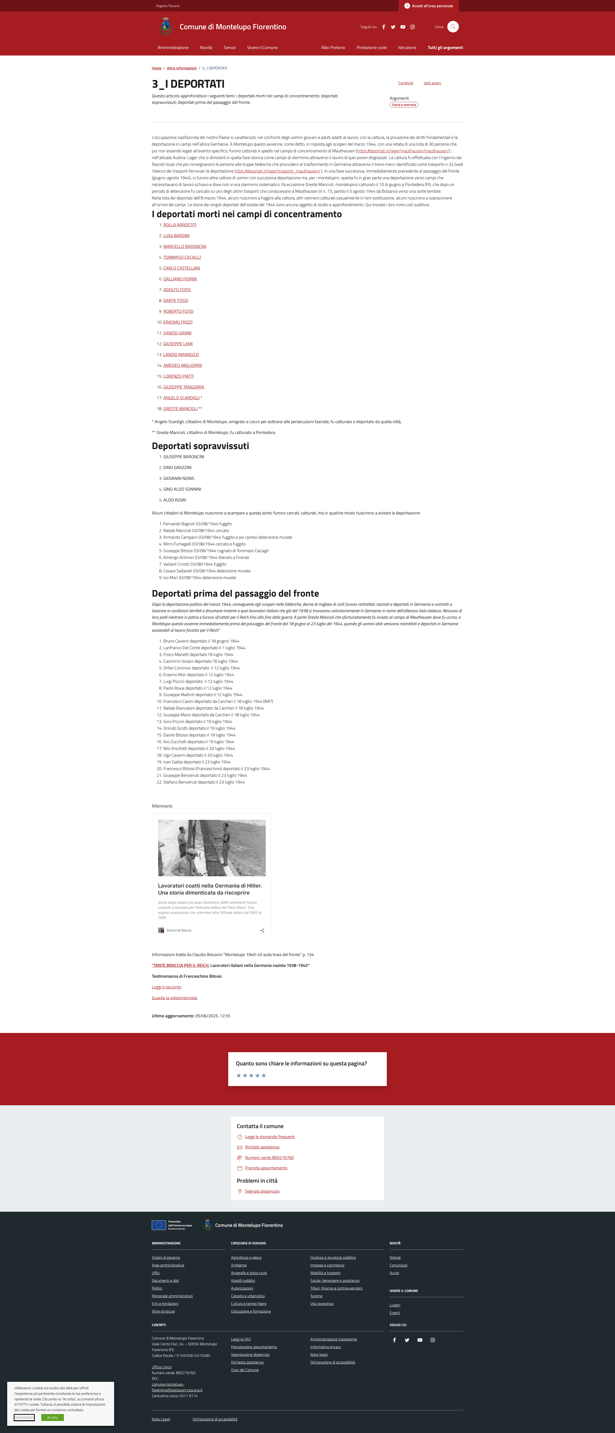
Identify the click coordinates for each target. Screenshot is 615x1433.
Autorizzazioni (242, 1288)
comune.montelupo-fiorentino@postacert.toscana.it (177, 1387)
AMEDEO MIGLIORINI (182, 365)
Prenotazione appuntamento (254, 1347)
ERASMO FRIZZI (177, 322)
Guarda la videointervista (174, 997)
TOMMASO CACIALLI (182, 257)
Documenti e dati (165, 1280)
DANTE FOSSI (175, 300)
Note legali (319, 1354)
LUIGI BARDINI (176, 235)
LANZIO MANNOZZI (181, 354)
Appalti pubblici (243, 1280)
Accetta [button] (52, 1417)
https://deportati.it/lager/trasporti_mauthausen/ (277, 171)
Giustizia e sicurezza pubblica (333, 1257)
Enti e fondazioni (165, 1303)
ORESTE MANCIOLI (180, 408)
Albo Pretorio (333, 47)
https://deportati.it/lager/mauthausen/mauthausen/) (403, 151)
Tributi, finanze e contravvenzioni (336, 1288)
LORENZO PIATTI (178, 376)
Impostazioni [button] (24, 1417)
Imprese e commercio (327, 1265)
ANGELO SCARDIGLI (181, 398)
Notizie (395, 1257)
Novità (206, 47)
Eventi (395, 1313)
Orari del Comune (245, 1370)
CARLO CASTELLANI (181, 268)
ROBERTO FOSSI (178, 311)
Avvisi (394, 1273)
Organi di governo (166, 1257)
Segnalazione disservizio (250, 1354)
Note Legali (161, 1419)
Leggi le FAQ (241, 1339)
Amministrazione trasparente (333, 1339)
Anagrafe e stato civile (249, 1273)
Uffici (156, 1273)
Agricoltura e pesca (246, 1257)
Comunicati (398, 1265)
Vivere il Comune (262, 47)
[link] (207, 523)
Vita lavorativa (321, 1303)
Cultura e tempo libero (248, 1303)
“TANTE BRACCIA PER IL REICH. (180, 965)
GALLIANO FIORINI (180, 279)
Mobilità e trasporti (325, 1273)
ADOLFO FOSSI (177, 289)
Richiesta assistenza (247, 1362)
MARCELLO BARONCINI (184, 246)
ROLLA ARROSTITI (179, 225)
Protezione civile (372, 47)
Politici (157, 1288)
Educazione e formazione (251, 1311)
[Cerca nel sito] (453, 26)
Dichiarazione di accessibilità (332, 1362)
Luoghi (395, 1305)
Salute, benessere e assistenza (334, 1280)
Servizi (230, 47)
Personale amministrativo (172, 1296)
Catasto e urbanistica (248, 1296)
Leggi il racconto (166, 987)
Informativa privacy (325, 1347)
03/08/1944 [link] (207, 523)
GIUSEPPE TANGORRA (183, 387)
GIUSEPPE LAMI (178, 343)
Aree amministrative (168, 1265)
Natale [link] (169, 530)
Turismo (316, 1296)
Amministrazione (173, 47)
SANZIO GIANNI (177, 333)
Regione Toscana (167, 5)
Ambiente (239, 1265)
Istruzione (407, 47)
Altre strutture (163, 1311)
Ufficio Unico (162, 1367)
